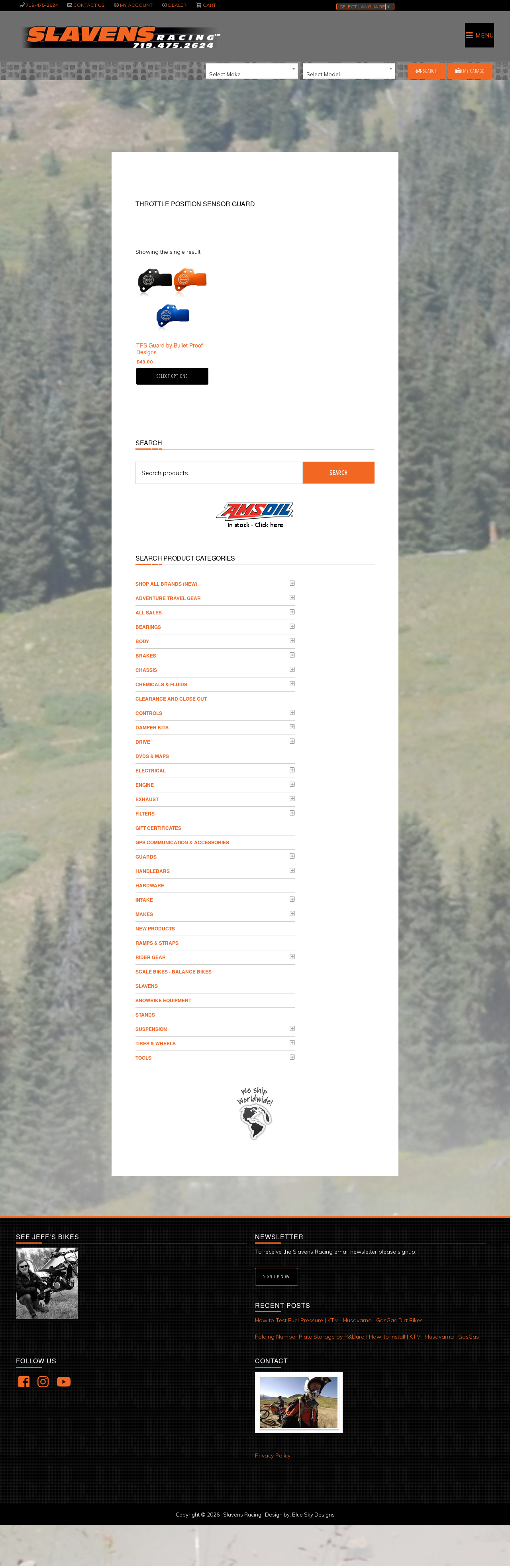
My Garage (473, 70)
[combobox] (252, 71)
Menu (484, 35)
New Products (155, 928)
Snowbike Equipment (163, 1000)
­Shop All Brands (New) (166, 583)
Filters (145, 813)
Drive (142, 741)
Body (142, 641)
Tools (143, 1057)
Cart (209, 5)
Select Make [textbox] (225, 74)
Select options (172, 376)
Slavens (146, 985)
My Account (136, 5)
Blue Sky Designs (313, 1514)
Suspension (151, 1029)
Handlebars (152, 871)
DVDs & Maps (152, 756)
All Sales (148, 612)
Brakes (145, 655)
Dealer (177, 5)
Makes (144, 914)
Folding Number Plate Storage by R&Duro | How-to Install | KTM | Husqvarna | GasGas (367, 1336)
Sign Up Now (276, 1276)
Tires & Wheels (155, 1043)
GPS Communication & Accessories (182, 842)
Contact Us (88, 5)
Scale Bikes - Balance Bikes (173, 971)
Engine (144, 784)
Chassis (146, 669)
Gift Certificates (158, 827)
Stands (145, 1014)
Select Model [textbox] (323, 74)
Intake (144, 899)
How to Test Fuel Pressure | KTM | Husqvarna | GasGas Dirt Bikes (339, 1320)
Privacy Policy (272, 1455)
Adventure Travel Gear (168, 598)
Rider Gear (150, 957)
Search (430, 70)
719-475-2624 (42, 5)
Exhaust (147, 799)
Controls (148, 713)
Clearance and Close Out (171, 698)
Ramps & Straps (156, 942)
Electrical (150, 770)
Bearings (148, 626)
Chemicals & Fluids (161, 684)
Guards (146, 856)
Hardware (149, 885)
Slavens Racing (120, 37)
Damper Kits (152, 727)
